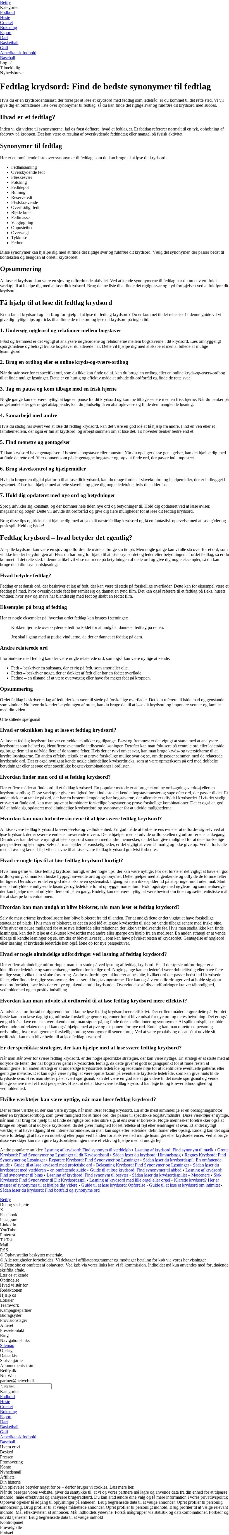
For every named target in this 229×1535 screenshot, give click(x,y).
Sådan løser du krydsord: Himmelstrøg (147, 1155)
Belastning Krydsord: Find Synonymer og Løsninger (142, 1165)
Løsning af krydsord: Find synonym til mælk (174, 1149)
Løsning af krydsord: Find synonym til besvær (87, 1175)
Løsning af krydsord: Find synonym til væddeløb (87, 1149)
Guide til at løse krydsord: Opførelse (113, 1185)
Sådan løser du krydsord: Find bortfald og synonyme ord (50, 1190)
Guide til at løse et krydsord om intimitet (184, 1185)
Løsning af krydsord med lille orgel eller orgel (129, 1180)
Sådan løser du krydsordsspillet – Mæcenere (171, 1175)
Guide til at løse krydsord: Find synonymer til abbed (136, 1170)
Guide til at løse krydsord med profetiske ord (53, 1165)
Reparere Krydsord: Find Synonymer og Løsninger (94, 1160)
